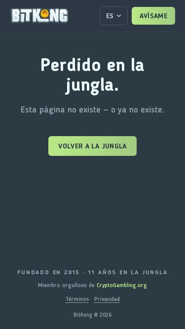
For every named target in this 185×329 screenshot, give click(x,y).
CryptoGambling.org (122, 285)
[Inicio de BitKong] (39, 15)
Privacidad (107, 298)
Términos (77, 298)
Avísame (153, 16)
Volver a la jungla (92, 146)
